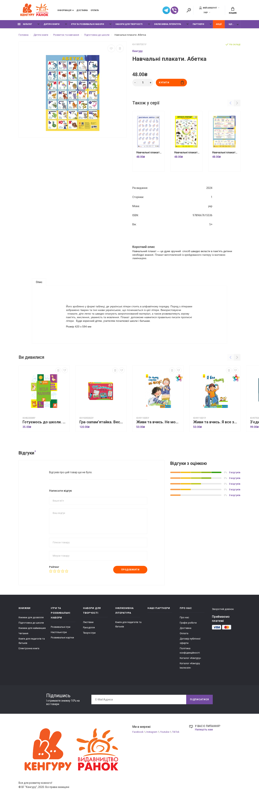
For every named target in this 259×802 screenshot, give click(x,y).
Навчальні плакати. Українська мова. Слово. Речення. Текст (225, 152)
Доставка (82, 10)
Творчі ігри (89, 632)
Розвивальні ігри (60, 626)
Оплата (95, 10)
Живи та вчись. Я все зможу (215, 422)
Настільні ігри (59, 632)
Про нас (184, 617)
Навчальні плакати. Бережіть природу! (187, 152)
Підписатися (199, 699)
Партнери (198, 24)
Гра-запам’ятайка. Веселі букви (102, 422)
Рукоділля (89, 627)
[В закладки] (111, 48)
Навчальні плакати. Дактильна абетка (149, 152)
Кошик (233, 13)
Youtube (164, 731)
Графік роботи (188, 622)
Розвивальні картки (62, 637)
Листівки (88, 622)
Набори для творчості (128, 24)
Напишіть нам (204, 729)
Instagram (151, 731)
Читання (23, 633)
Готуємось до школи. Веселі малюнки (45, 422)
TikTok (175, 731)
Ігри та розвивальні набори (87, 24)
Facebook (138, 731)
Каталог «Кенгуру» (190, 658)
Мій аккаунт (210, 8)
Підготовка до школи (31, 622)
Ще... (231, 24)
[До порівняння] (120, 48)
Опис (39, 282)
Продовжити (130, 569)
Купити (164, 82)
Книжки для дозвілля (31, 617)
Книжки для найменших (32, 628)
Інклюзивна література (167, 24)
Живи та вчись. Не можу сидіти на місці (158, 422)
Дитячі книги (51, 24)
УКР (206, 12)
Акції (218, 24)
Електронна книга (29, 648)
